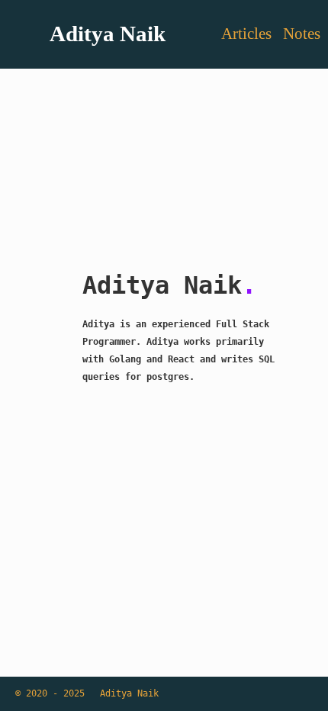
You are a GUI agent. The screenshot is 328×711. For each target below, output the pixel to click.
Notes (301, 33)
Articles (248, 33)
